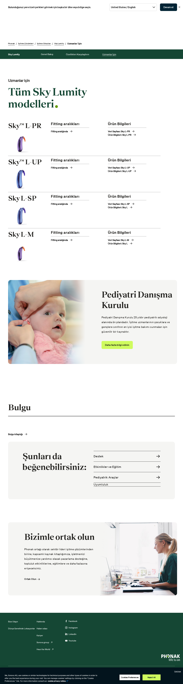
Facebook (73, 621)
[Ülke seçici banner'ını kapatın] (179, 7)
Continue (177, 671)
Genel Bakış (47, 54)
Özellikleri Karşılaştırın (77, 54)
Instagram (73, 627)
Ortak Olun (30, 579)
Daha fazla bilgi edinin (117, 344)
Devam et (168, 7)
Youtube (72, 640)
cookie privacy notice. (57, 681)
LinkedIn (72, 634)
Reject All (152, 677)
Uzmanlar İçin (109, 54)
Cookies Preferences (129, 677)
